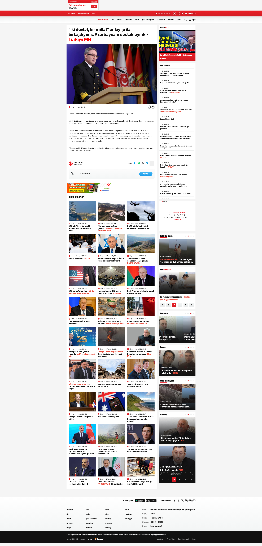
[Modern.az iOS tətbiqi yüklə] (151, 500)
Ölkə (112, 19)
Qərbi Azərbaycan (148, 19)
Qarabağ (108, 518)
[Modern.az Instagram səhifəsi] (178, 13)
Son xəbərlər (159, 539)
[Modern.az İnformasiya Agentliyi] (74, 501)
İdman (107, 509)
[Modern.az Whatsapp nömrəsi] (190, 13)
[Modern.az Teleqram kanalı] (182, 13)
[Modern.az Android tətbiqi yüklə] (140, 500)
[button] (185, 236)
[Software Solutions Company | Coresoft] (99, 539)
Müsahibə (108, 523)
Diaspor (69, 527)
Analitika (171, 19)
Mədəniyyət (128, 518)
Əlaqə (93, 13)
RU (162, 13)
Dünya (179, 19)
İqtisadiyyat (161, 19)
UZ (169, 13)
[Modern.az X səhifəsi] (193, 13)
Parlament (128, 19)
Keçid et (145, 174)
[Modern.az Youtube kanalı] (186, 13)
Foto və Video (71, 13)
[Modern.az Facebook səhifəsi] (174, 13)
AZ (156, 13)
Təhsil (137, 19)
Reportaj (108, 527)
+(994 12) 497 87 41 (156, 518)
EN (159, 13)
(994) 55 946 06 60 (156, 522)
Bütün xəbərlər (103, 19)
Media (127, 509)
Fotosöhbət (128, 514)
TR (164, 13)
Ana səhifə (70, 509)
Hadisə (88, 514)
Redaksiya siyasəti (83, 13)
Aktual (119, 19)
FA (167, 13)
